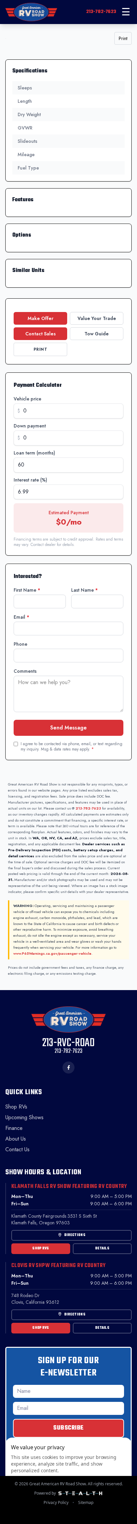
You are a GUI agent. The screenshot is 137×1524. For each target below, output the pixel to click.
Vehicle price (27, 398)
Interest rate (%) (30, 480)
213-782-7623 (101, 12)
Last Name (84, 590)
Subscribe (68, 1428)
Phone (20, 644)
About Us (15, 1139)
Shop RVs (16, 1107)
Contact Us (17, 1149)
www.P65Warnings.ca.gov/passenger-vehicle (52, 953)
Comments (25, 671)
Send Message (68, 727)
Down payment (30, 425)
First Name (27, 590)
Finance (14, 1128)
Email (21, 617)
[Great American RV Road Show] (31, 12)
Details (102, 1248)
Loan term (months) (34, 452)
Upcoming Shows (24, 1117)
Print (123, 38)
